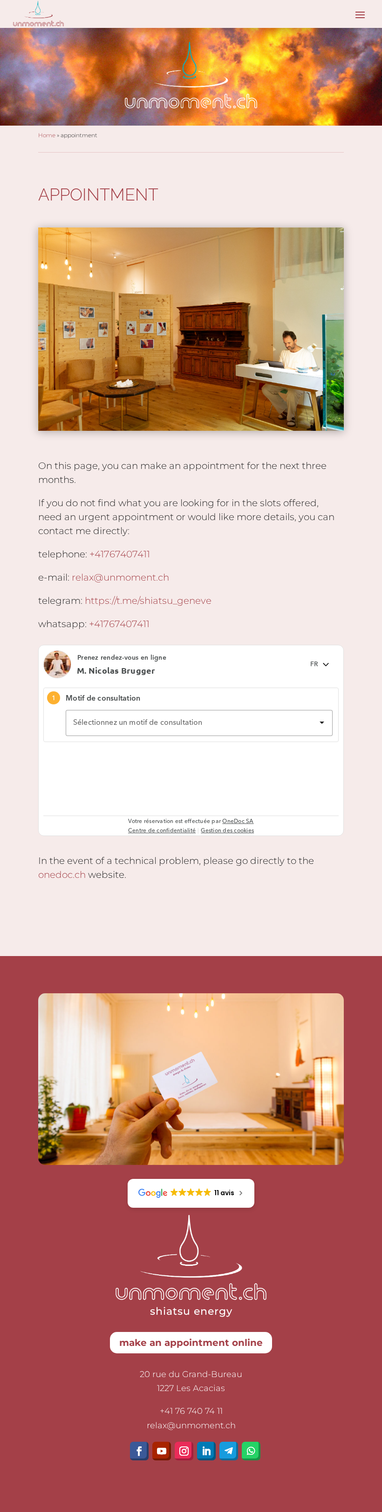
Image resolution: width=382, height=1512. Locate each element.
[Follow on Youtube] (161, 1451)
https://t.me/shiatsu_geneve (148, 600)
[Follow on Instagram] (184, 1451)
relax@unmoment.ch (120, 577)
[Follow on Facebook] (139, 1451)
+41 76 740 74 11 (191, 1411)
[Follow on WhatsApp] (251, 1451)
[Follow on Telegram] (228, 1451)
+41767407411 (119, 554)
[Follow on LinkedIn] (206, 1451)
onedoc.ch (62, 874)
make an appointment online (191, 1342)
